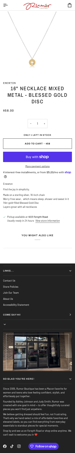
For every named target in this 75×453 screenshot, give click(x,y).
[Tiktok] (11, 446)
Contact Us (9, 280)
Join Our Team (11, 292)
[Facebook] (5, 446)
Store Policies (10, 286)
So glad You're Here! (18, 379)
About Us (8, 298)
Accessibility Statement (16, 304)
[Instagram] (19, 446)
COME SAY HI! (12, 314)
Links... (8, 270)
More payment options (37, 166)
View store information (47, 220)
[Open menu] (9, 5)
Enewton (9, 83)
